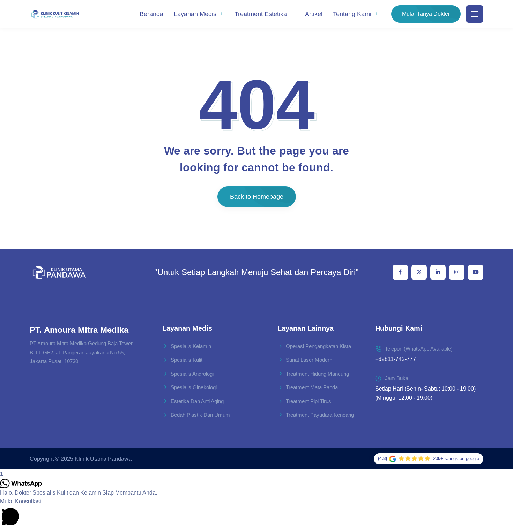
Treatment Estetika (261, 13)
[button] (256, 512)
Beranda (151, 13)
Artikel (313, 13)
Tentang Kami (352, 13)
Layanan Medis (195, 13)
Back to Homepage (256, 196)
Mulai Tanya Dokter (426, 14)
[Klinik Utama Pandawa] (55, 14)
